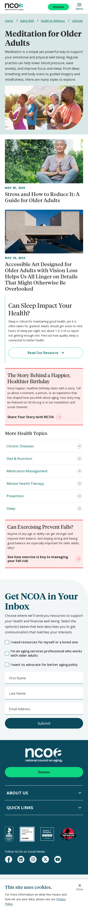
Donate (58, 7)
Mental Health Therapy (25, 483)
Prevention (15, 496)
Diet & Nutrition (19, 458)
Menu (79, 8)
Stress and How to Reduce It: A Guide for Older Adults (42, 196)
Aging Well (27, 21)
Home (9, 21)
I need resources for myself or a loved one (44, 642)
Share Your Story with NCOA (30, 417)
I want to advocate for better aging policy (44, 665)
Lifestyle (77, 21)
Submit (44, 723)
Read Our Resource (43, 352)
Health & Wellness (53, 21)
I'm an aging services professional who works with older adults (46, 653)
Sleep (11, 508)
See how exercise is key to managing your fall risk (37, 559)
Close (79, 889)
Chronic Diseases (20, 446)
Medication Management (27, 471)
